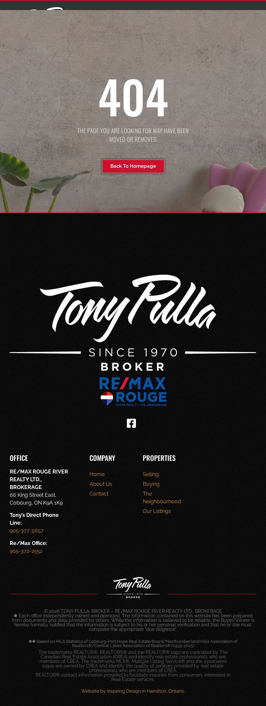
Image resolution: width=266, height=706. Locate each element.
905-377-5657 (27, 531)
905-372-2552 (26, 551)
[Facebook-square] (131, 423)
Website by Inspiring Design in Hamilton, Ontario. (133, 691)
